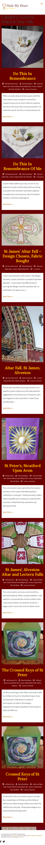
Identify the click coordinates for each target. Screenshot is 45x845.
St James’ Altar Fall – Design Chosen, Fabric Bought (23, 256)
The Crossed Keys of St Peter (22, 672)
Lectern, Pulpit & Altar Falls (17, 177)
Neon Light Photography (35, 835)
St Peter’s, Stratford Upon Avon (22, 468)
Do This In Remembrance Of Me (22, 166)
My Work (18, 89)
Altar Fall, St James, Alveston (22, 370)
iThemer (21, 837)
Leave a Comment (31, 89)
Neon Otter (14, 835)
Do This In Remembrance (22, 76)
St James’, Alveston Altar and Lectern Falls (22, 572)
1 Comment (39, 177)
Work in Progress (20, 381)
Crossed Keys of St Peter (22, 776)
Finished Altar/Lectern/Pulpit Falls (20, 86)
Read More (8, 117)
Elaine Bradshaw (27, 84)
